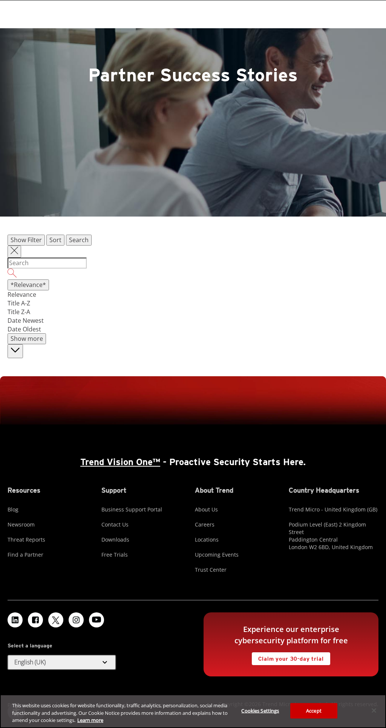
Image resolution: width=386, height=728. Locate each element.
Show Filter (26, 240)
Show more (27, 338)
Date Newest (26, 320)
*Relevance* (28, 285)
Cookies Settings (260, 710)
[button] (62, 662)
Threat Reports (26, 539)
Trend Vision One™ (120, 461)
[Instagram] (76, 619)
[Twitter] (55, 619)
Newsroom (21, 524)
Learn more (90, 720)
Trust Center (211, 569)
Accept (314, 710)
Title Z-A (19, 312)
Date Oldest (24, 329)
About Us (206, 509)
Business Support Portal (131, 509)
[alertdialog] (193, 711)
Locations (207, 539)
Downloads (115, 539)
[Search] (193, 274)
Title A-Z (19, 303)
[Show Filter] (14, 252)
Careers (204, 524)
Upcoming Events (217, 554)
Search (79, 240)
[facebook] (35, 619)
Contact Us (115, 524)
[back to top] (15, 351)
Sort (55, 240)
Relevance (22, 294)
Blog (13, 509)
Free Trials (114, 554)
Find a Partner (25, 554)
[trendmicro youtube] (96, 619)
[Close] (374, 710)
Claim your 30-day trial (287, 657)
